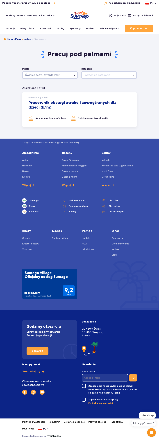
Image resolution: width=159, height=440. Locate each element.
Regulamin (54, 422)
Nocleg (60, 28)
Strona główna (14, 39)
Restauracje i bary (78, 206)
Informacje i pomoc (109, 28)
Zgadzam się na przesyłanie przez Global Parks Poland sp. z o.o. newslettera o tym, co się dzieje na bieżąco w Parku (112, 389)
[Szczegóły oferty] (79, 109)
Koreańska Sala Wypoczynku (117, 165)
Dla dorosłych (116, 211)
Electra (26, 177)
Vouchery (27, 249)
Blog (114, 255)
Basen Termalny (70, 160)
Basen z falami (69, 177)
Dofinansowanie (120, 243)
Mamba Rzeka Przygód (74, 165)
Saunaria (34, 211)
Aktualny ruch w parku (39, 15)
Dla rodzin (114, 206)
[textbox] (50, 75)
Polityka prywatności (33, 422)
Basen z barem (70, 171)
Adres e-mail (89, 371)
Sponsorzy (75, 28)
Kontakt (86, 238)
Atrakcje (10, 28)
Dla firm (90, 28)
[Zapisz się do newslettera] (133, 377)
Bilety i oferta (27, 28)
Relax (32, 206)
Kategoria (86, 69)
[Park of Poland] (79, 18)
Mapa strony (116, 422)
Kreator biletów (30, 243)
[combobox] (50, 75)
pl (151, 3)
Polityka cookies (97, 422)
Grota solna (108, 177)
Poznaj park (45, 28)
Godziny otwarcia (15, 15)
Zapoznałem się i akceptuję (104, 400)
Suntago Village (60, 238)
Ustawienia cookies (74, 422)
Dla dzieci (114, 200)
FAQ (84, 243)
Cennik (26, 238)
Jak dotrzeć (88, 249)
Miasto (25, 69)
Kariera (27, 39)
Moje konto (28, 428)
